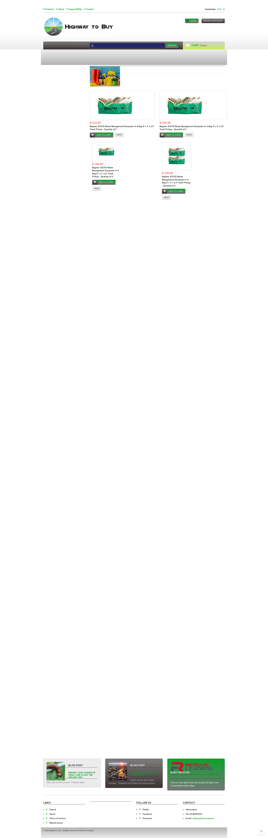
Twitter (146, 809)
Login (193, 21)
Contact (90, 9)
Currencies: (210, 9)
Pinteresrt (147, 818)
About (61, 9)
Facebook (147, 814)
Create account (213, 21)
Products (49, 9)
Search (52, 809)
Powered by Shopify (85, 830)
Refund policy (56, 823)
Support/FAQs (75, 9)
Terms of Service (57, 818)
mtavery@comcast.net (203, 818)
